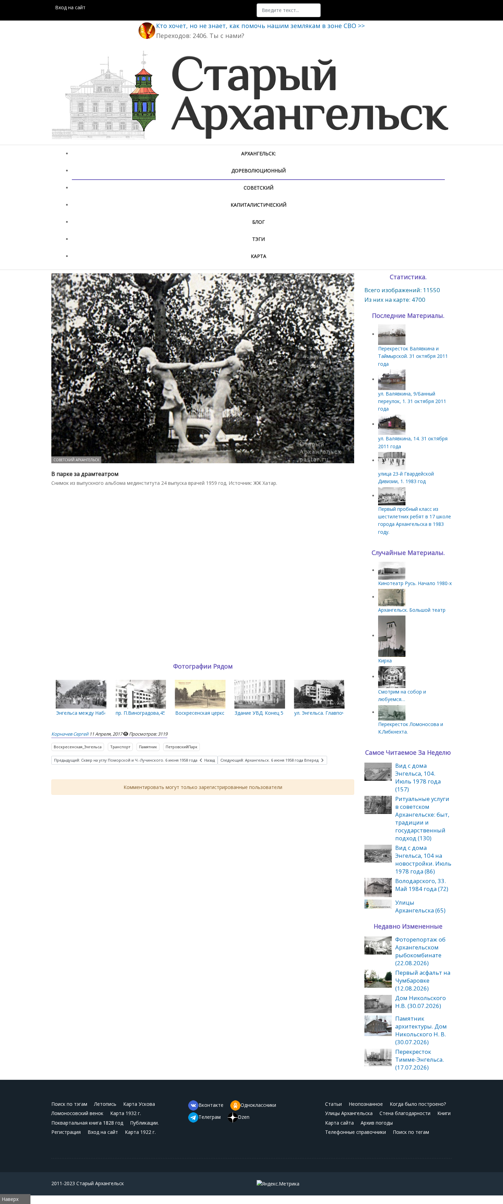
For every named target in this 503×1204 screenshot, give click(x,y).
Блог (258, 222)
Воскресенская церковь (203, 713)
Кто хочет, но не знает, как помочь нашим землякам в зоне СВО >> (260, 26)
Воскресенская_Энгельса (78, 746)
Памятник (148, 746)
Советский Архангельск (76, 459)
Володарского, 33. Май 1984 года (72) (421, 885)
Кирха (385, 660)
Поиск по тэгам (69, 1104)
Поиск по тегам (411, 1132)
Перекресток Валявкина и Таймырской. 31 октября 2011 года (413, 356)
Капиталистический (258, 205)
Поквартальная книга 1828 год (87, 1122)
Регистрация (66, 1132)
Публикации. (144, 1122)
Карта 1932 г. (125, 1113)
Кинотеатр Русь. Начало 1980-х (415, 583)
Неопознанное (366, 1104)
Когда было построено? (418, 1104)
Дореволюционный (258, 170)
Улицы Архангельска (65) (420, 906)
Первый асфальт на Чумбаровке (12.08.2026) (422, 980)
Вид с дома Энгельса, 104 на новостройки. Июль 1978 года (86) (423, 859)
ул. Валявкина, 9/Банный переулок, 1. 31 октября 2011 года (412, 401)
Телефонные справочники (355, 1132)
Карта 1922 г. (140, 1132)
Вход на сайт (70, 7)
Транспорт (120, 746)
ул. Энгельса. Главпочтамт (325, 713)
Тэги (258, 239)
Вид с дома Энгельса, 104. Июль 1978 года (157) (418, 777)
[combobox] (289, 10)
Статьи (333, 1104)
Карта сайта (339, 1122)
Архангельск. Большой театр (412, 610)
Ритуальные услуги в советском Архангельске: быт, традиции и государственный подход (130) (422, 818)
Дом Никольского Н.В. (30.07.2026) (420, 1002)
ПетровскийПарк (181, 746)
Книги (444, 1113)
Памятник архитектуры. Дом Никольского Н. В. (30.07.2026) (421, 1030)
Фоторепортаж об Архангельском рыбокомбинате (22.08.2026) (420, 951)
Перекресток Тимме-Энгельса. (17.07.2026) (419, 1059)
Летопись (105, 1104)
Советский (258, 187)
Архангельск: (258, 153)
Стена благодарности (404, 1113)
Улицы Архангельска (349, 1113)
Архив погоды (377, 1122)
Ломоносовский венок (77, 1113)
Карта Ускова (139, 1104)
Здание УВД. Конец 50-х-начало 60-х (277, 713)
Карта (258, 256)
